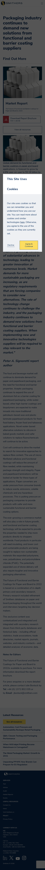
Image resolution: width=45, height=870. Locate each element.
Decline (11, 245)
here (22, 222)
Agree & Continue (29, 245)
